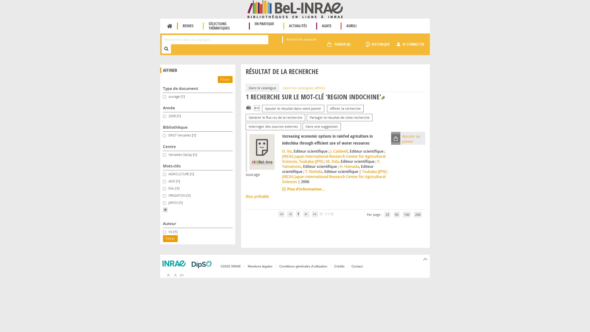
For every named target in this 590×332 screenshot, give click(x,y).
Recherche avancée (301, 39)
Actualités (298, 25)
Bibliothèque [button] (175, 127)
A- (169, 275)
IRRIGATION (177, 195)
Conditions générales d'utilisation (303, 266)
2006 (172, 116)
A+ (182, 275)
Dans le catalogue (262, 88)
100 (407, 214)
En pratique (264, 23)
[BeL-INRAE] (295, 9)
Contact (357, 266)
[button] (165, 210)
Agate (326, 25)
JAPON (173, 202)
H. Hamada (349, 166)
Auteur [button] (169, 223)
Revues (188, 25)
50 (396, 214)
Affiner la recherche (345, 108)
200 (418, 214)
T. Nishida (313, 171)
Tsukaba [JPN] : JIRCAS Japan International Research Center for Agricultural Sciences (335, 176)
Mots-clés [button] (172, 166)
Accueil (169, 26)
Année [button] (169, 107)
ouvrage (174, 96)
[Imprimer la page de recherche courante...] (249, 107)
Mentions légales (260, 266)
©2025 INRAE (231, 266)
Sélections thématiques (219, 26)
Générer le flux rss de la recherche (275, 117)
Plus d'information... (306, 189)
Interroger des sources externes (273, 126)
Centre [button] (169, 146)
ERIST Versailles (180, 135)
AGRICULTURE (179, 174)
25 (387, 214)
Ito (170, 231)
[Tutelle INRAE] (175, 264)
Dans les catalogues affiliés (304, 88)
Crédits (339, 266)
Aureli (351, 25)
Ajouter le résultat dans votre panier (293, 108)
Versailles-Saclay (180, 154)
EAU (171, 188)
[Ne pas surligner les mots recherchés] (383, 97)
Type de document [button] (180, 88)
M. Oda (332, 161)
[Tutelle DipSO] (202, 264)
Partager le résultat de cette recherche (339, 117)
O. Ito (287, 151)
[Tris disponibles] (256, 108)
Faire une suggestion (322, 126)
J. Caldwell (339, 151)
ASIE (172, 181)
